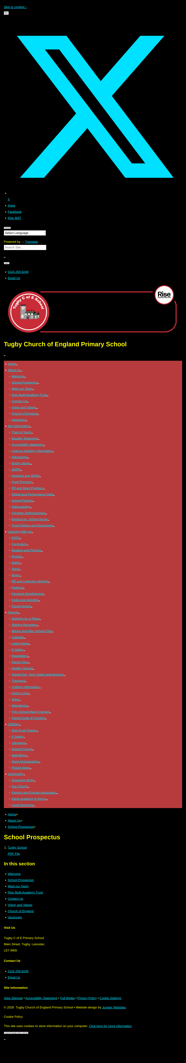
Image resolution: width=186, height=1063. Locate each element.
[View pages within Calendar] (25, 638)
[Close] (4, 1039)
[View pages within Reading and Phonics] (42, 551)
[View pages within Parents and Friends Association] (57, 793)
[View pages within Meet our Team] (33, 389)
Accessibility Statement (41, 998)
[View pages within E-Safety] (24, 650)
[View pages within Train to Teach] (32, 433)
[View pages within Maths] (21, 563)
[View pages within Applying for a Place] (40, 619)
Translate (31, 241)
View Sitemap (13, 998)
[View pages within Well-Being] (27, 756)
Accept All (7, 1033)
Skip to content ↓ (15, 7)
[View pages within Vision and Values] (37, 408)
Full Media (67, 998)
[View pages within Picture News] (30, 768)
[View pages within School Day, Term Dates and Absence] (64, 675)
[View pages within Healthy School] (33, 669)
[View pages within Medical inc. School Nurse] (48, 520)
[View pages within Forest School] (31, 607)
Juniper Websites (114, 1007)
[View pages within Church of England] (38, 414)
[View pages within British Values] (31, 464)
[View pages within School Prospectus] (38, 383)
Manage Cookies (16, 1033)
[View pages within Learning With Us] (32, 532)
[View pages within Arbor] (20, 700)
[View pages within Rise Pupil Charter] (37, 731)
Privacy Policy (87, 998)
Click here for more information (110, 1026)
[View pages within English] (22, 557)
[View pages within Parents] (19, 613)
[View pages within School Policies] (33, 501)
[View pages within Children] (20, 725)
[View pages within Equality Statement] (38, 439)
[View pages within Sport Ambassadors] (39, 762)
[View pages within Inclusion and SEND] (40, 476)
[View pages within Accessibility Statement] (44, 445)
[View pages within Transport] (26, 681)
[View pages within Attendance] (28, 706)
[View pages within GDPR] (21, 470)
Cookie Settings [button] (110, 998)
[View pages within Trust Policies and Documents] (54, 526)
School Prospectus (21, 826)
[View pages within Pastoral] (24, 588)
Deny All (25, 1033)
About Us (14, 820)
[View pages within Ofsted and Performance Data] (54, 495)
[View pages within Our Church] (28, 787)
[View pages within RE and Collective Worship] (49, 582)
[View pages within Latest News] (29, 644)
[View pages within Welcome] (25, 377)
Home (12, 814)
